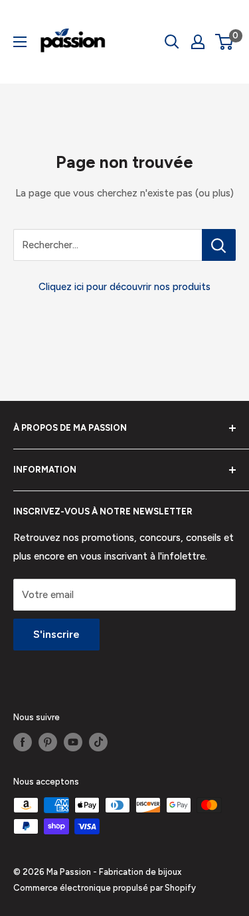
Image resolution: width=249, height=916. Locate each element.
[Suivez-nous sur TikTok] (98, 742)
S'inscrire (56, 634)
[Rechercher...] (219, 245)
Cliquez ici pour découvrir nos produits (124, 287)
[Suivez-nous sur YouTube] (73, 742)
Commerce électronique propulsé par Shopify (104, 888)
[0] (224, 42)
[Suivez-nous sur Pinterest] (48, 742)
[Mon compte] (198, 42)
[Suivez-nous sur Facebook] (22, 742)
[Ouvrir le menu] (20, 42)
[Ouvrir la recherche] (172, 42)
